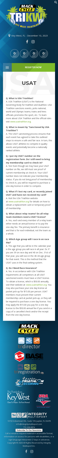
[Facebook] (27, 42)
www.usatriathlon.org (20, 121)
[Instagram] (33, 42)
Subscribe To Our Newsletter (29, 430)
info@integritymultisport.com (29, 424)
